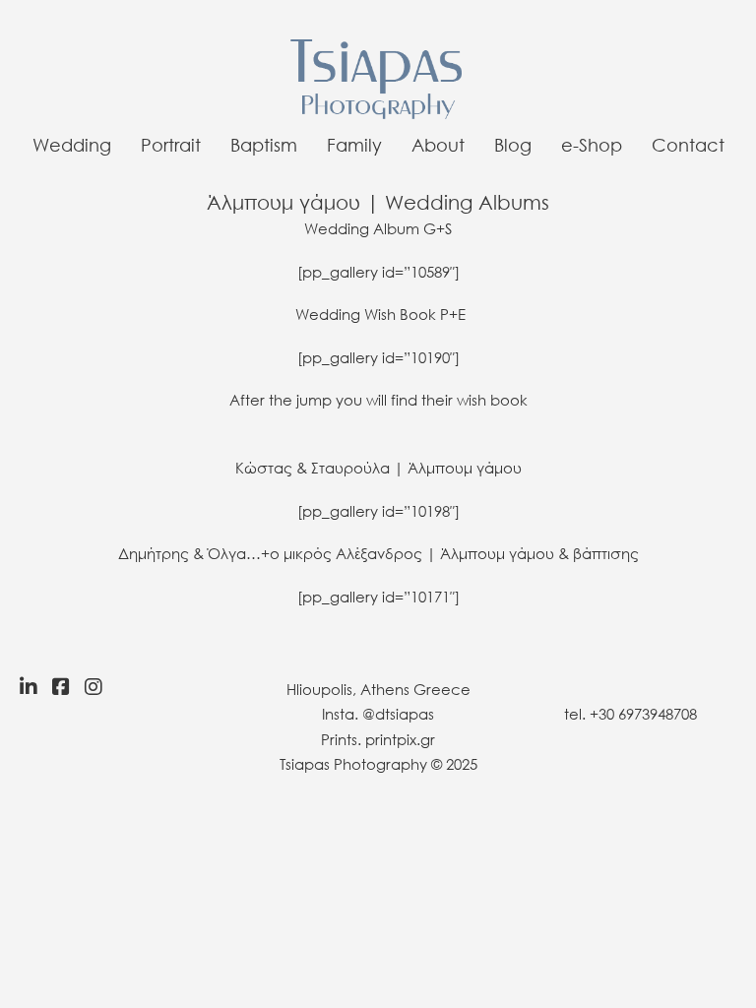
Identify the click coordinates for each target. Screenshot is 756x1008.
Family (354, 145)
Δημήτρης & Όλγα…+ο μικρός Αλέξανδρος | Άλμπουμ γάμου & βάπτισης (378, 553)
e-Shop (591, 145)
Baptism (263, 145)
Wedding (71, 145)
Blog (513, 145)
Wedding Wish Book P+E (380, 314)
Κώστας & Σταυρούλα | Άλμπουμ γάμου (378, 467)
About (438, 145)
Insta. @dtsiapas (378, 714)
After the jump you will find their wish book (378, 400)
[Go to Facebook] (61, 687)
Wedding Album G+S (378, 228)
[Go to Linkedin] (23, 687)
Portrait (171, 145)
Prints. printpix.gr (378, 739)
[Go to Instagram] (98, 687)
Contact (688, 145)
